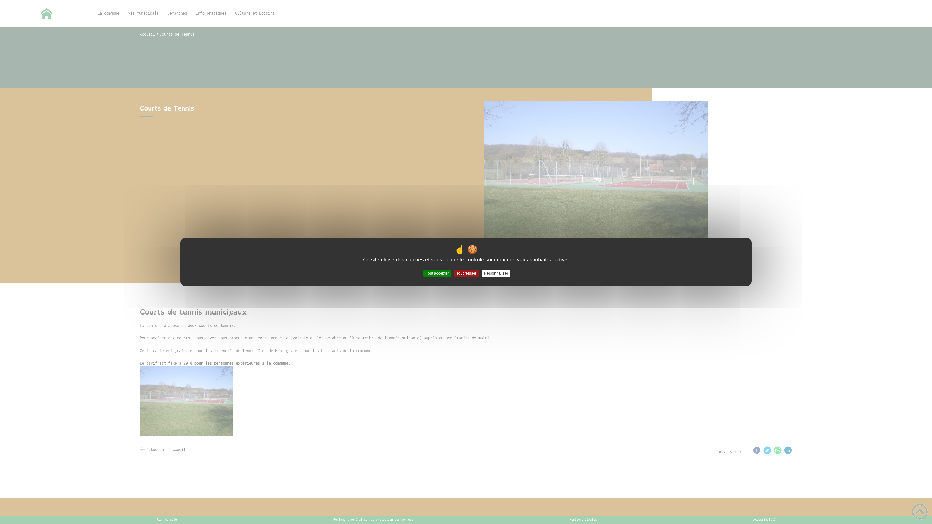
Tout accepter (437, 273)
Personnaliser (496, 273)
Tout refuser (466, 273)
